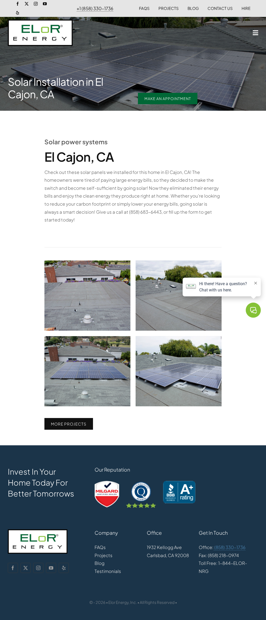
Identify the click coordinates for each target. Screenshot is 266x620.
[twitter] (27, 4)
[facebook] (17, 4)
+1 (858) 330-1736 (95, 8)
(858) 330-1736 (229, 547)
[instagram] (36, 4)
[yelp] (17, 13)
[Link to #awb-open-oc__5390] (255, 33)
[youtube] (45, 4)
